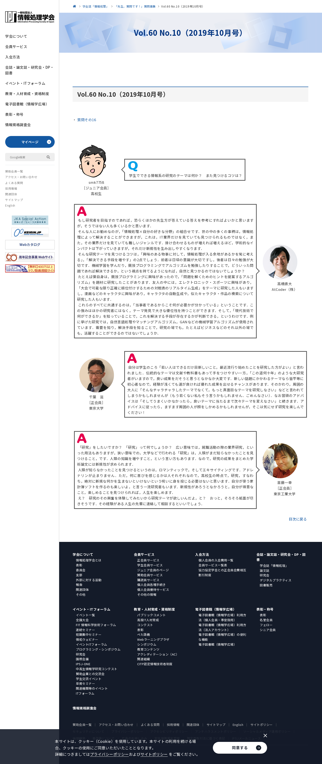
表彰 (79, 565)
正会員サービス (148, 560)
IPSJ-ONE (83, 664)
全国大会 (82, 620)
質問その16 (86, 119)
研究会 (264, 575)
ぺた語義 (143, 634)
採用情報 (11, 188)
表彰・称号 (14, 114)
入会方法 (12, 56)
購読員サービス (148, 580)
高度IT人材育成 (148, 620)
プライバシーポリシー (109, 754)
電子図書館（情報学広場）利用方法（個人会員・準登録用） (222, 617)
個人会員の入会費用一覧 (216, 560)
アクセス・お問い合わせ (21, 177)
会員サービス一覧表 (212, 565)
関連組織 (143, 659)
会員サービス (16, 46)
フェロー (266, 625)
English (10, 205)
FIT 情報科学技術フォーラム (96, 625)
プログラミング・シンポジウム (98, 649)
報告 (79, 584)
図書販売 (266, 585)
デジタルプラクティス (275, 580)
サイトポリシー (261, 724)
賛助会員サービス (150, 575)
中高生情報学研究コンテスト (96, 669)
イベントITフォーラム (91, 644)
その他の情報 (146, 594)
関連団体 (11, 194)
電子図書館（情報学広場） (27, 103)
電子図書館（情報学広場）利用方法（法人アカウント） (222, 627)
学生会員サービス (150, 565)
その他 (81, 594)
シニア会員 (268, 630)
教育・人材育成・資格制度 (27, 93)
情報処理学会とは (88, 560)
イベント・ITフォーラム (25, 83)
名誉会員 (266, 620)
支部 (79, 575)
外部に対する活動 (88, 580)
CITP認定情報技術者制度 (155, 664)
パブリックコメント (151, 615)
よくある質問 (14, 183)
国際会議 (82, 659)
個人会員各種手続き (151, 584)
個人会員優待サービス (153, 589)
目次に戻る (298, 518)
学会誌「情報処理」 (274, 565)
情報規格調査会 (18, 124)
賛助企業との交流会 (90, 674)
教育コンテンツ (148, 649)
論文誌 (264, 570)
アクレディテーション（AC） (158, 654)
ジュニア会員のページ (153, 570)
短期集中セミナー (88, 634)
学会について (16, 36)
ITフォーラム (85, 693)
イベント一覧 (85, 615)
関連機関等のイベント (92, 688)
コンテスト (145, 625)
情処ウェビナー (87, 639)
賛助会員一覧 (14, 171)
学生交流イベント (88, 678)
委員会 (81, 570)
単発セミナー (85, 683)
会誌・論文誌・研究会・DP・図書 (29, 70)
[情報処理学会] (75, 6)
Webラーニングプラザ (153, 639)
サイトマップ (14, 200)
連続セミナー (85, 630)
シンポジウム (146, 644)
